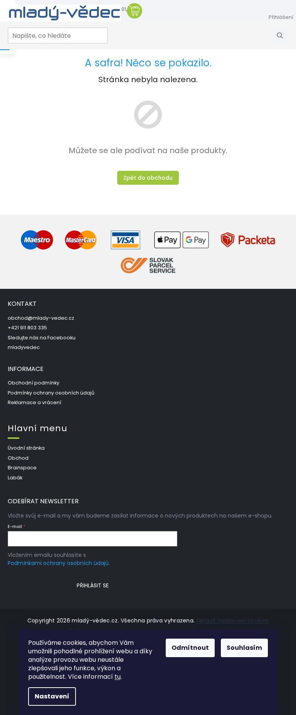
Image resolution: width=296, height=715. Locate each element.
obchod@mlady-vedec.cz (41, 318)
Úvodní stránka (26, 448)
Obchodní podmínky (33, 382)
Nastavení (52, 696)
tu (117, 676)
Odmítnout (190, 647)
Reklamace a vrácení (34, 402)
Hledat (282, 35)
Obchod (18, 458)
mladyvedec (24, 347)
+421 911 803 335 (27, 327)
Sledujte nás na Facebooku (42, 337)
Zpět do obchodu (148, 178)
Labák (15, 477)
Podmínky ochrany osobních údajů (51, 393)
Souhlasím (244, 647)
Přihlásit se (93, 585)
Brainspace (22, 467)
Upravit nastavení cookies (233, 620)
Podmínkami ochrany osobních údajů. (59, 563)
